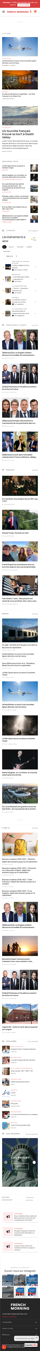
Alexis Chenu (7, 151)
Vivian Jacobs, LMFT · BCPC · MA (22, 1071)
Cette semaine (20, 247)
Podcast (6, 211)
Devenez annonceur (9, 1317)
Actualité (6, 58)
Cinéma (5, 91)
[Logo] (17, 12)
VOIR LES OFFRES (23, 5)
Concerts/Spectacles (11, 179)
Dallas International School (20, 1082)
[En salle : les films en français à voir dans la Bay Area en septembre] (20, 630)
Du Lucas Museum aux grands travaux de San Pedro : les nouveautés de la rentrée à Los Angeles (13, 187)
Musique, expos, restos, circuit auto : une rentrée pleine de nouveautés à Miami (15, 198)
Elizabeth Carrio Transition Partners (23, 1049)
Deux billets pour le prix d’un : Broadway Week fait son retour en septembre (18, 664)
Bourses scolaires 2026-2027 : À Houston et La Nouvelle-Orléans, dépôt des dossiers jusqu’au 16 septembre (19, 870)
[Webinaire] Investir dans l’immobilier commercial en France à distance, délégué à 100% (19, 456)
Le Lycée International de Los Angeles (24, 1114)
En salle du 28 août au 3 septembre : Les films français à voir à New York (18, 95)
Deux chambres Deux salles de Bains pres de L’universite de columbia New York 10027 (25, 1218)
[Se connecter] (31, 11)
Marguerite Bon (8, 98)
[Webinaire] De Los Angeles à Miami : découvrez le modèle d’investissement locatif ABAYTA (15, 218)
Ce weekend (29, 247)
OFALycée (14, 1104)
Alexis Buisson (7, 668)
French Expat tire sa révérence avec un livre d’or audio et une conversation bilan (19, 565)
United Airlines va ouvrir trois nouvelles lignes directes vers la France (18, 655)
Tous (4, 247)
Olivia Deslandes (7, 677)
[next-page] (34, 1162)
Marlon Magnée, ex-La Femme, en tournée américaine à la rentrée (14, 176)
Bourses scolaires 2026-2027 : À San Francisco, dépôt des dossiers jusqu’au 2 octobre (19, 881)
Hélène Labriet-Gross (9, 650)
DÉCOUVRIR (20, 1166)
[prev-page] (5, 1162)
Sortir (5, 170)
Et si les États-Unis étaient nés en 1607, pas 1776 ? (14, 208)
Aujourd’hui (11, 247)
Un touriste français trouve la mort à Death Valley (18, 134)
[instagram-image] (8, 1280)
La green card (21, 1157)
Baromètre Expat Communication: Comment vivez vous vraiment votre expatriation (17, 960)
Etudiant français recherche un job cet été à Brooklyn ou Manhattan (24, 1233)
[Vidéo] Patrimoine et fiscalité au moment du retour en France (19, 388)
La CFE (13, 1093)
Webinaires (7, 222)
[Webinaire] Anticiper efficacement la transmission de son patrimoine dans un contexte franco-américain (18, 422)
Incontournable (6, 251)
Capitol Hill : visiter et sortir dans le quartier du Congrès (20, 1028)
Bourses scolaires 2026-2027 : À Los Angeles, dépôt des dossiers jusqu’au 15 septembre (18, 893)
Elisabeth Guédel (9, 65)
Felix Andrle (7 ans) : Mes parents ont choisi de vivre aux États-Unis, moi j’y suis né (19, 599)
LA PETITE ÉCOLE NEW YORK (20, 1125)
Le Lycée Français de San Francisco (23, 1060)
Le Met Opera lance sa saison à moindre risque (13, 167)
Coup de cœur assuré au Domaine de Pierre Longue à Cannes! (24, 1248)
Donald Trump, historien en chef (15, 533)
